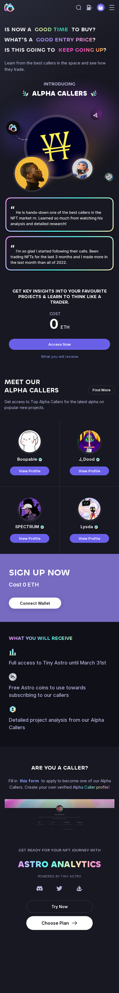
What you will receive (59, 356)
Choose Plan (55, 923)
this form (30, 780)
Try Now (59, 906)
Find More (101, 390)
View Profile (29, 471)
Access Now (59, 344)
